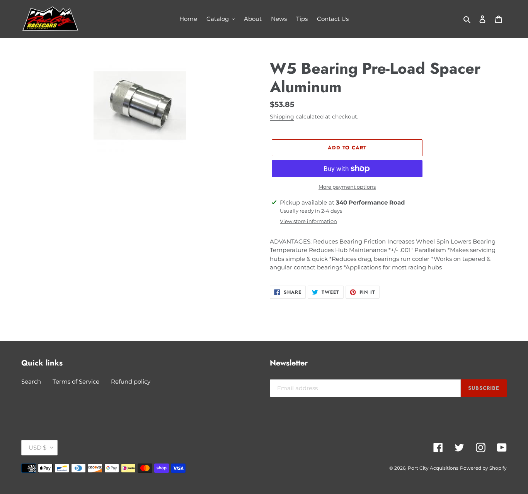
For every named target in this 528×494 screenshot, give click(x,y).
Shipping (282, 116)
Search (31, 381)
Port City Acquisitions (433, 468)
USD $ (37, 447)
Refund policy (130, 381)
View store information (308, 221)
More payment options (347, 187)
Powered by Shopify (483, 468)
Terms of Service (76, 381)
